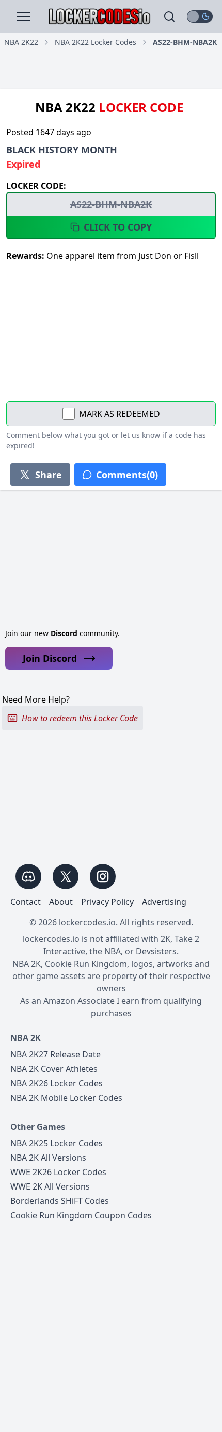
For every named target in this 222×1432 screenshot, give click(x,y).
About (61, 901)
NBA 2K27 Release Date (55, 1054)
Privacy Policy (107, 901)
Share (48, 474)
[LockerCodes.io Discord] (28, 876)
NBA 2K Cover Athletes (54, 1069)
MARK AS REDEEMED (119, 413)
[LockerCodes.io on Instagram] (103, 876)
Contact (25, 901)
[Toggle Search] (169, 16)
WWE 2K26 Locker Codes (58, 1172)
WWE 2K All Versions (50, 1186)
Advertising (164, 901)
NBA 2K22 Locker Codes (95, 42)
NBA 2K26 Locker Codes (56, 1083)
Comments (127, 474)
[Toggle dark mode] (200, 16)
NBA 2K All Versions (48, 1157)
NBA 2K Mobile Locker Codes (66, 1097)
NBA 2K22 (21, 42)
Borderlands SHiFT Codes (59, 1201)
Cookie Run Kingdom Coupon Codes (81, 1215)
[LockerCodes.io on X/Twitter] (65, 876)
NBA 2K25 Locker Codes (56, 1143)
